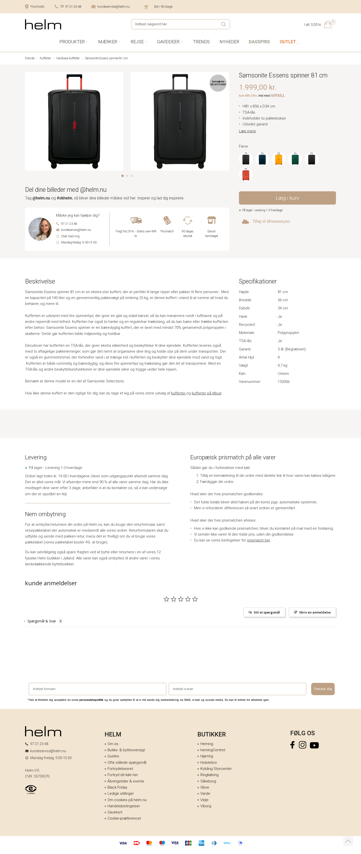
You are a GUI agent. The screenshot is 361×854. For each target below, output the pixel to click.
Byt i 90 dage (163, 6)
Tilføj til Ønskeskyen (271, 221)
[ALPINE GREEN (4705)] (295, 159)
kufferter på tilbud (206, 393)
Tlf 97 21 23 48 (70, 6)
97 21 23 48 (69, 223)
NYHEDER (229, 41)
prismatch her (258, 540)
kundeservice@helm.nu (113, 6)
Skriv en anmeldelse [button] (315, 612)
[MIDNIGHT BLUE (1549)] (262, 159)
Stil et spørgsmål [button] (267, 612)
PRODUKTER (72, 41)
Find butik (37, 6)
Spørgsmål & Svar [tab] (42, 621)
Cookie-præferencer (124, 818)
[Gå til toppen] (348, 841)
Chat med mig (70, 236)
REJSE (137, 41)
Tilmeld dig (323, 689)
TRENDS (201, 41)
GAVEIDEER (168, 41)
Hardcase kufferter (68, 58)
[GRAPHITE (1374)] (246, 159)
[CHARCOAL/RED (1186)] (312, 159)
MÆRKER (107, 41)
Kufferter (45, 58)
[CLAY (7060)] (246, 174)
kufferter (178, 393)
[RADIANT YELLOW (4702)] (279, 159)
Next (226, 122)
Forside (29, 58)
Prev (28, 122)
